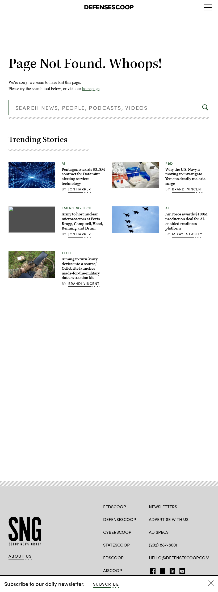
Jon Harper (79, 189)
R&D (169, 163)
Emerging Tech (76, 208)
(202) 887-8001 (163, 545)
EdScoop (113, 557)
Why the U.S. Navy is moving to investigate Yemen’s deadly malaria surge (185, 176)
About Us (20, 556)
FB (151, 570)
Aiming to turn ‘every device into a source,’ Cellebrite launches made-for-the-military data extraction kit (81, 268)
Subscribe (106, 584)
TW (162, 570)
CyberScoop (117, 532)
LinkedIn (172, 570)
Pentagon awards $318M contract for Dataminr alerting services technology (83, 176)
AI (63, 163)
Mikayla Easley (187, 234)
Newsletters (163, 506)
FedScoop (114, 506)
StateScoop (116, 545)
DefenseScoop (119, 519)
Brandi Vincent (187, 189)
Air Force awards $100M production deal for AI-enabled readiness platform (186, 221)
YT (180, 570)
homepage (90, 88)
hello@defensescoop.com (179, 557)
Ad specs (159, 532)
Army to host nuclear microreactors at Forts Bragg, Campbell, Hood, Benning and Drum (82, 221)
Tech (66, 253)
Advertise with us (168, 519)
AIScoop (112, 570)
